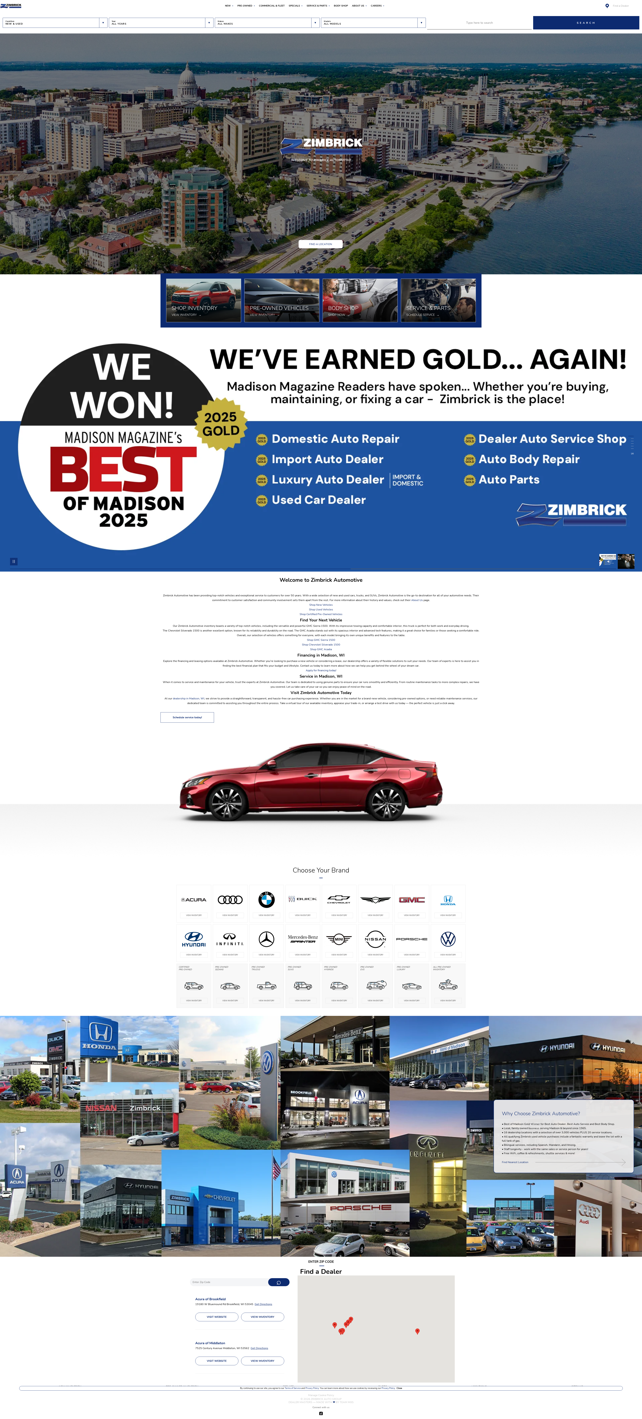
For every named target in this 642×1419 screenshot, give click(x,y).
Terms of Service (292, 1388)
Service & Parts (317, 6)
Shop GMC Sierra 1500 (321, 640)
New (228, 6)
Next (626, 561)
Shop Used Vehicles (321, 609)
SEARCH (586, 23)
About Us (358, 6)
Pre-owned (244, 6)
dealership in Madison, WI (188, 698)
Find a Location (320, 244)
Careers (376, 6)
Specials (294, 6)
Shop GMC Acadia (321, 649)
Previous (608, 561)
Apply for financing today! (321, 670)
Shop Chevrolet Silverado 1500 (321, 645)
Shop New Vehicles (321, 605)
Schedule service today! (187, 717)
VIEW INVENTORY (194, 915)
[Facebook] (321, 1413)
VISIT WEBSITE (217, 1317)
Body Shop (341, 6)
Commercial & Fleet (272, 6)
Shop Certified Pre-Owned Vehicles (321, 614)
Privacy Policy (312, 1388)
